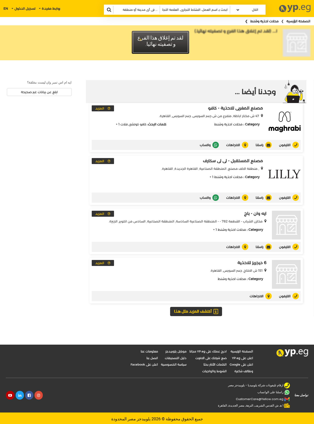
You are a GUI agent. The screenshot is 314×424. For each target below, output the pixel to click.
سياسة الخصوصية (173, 364)
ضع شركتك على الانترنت (211, 358)
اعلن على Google (241, 364)
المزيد (99, 108)
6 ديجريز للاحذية (251, 262)
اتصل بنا (152, 358)
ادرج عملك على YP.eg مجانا (208, 351)
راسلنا (259, 145)
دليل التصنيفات (175, 358)
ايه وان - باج (255, 213)
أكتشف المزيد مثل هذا (193, 311)
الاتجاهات (233, 145)
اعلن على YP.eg (242, 358)
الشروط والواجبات (214, 371)
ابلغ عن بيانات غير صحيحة (39, 92)
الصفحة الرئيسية (298, 21)
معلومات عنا (149, 351)
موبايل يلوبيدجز (176, 351)
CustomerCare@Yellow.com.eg (259, 399)
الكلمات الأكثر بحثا (215, 364)
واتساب (205, 145)
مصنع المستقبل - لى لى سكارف (233, 160)
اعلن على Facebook (144, 364)
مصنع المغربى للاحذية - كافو (235, 108)
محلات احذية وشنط (264, 21)
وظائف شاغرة (243, 371)
